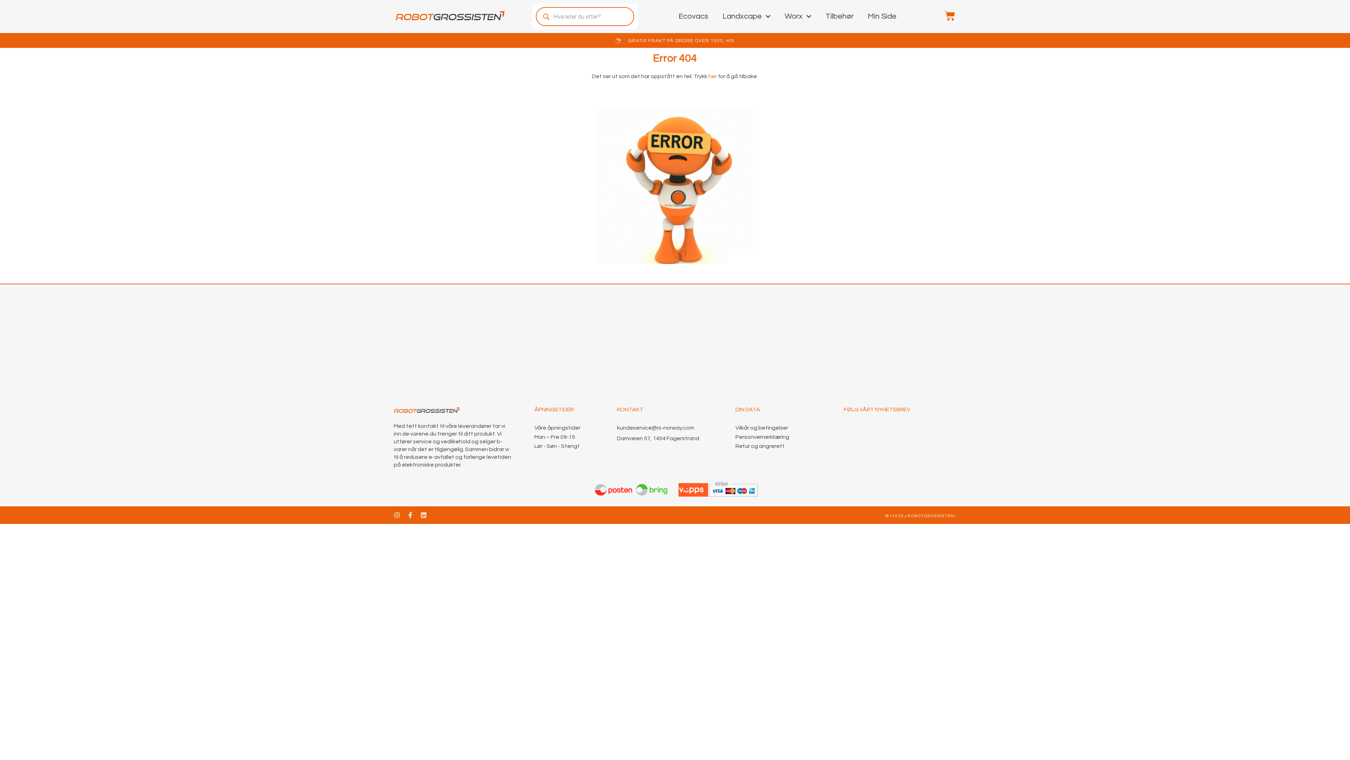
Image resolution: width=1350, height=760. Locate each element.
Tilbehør (839, 16)
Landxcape (742, 16)
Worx (794, 16)
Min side (882, 16)
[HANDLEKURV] (946, 15)
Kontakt (630, 409)
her (712, 76)
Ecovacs (693, 16)
